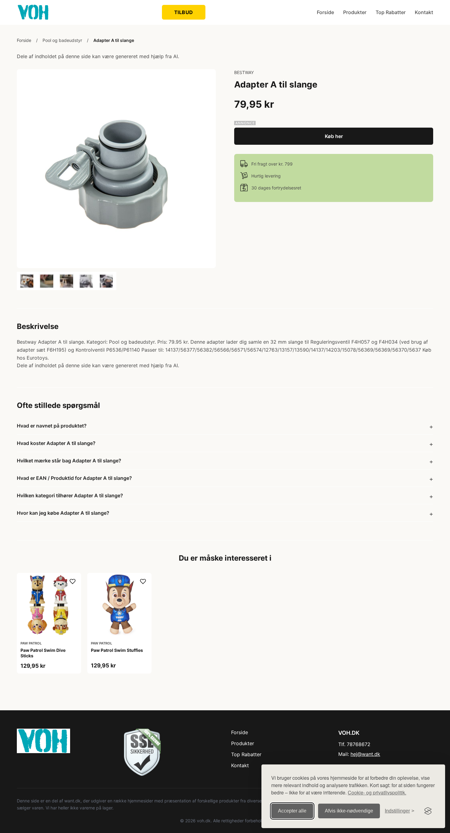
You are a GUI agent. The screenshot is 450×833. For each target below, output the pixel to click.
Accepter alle (292, 810)
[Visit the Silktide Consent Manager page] (428, 811)
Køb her (334, 136)
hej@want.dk (365, 754)
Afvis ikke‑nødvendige (349, 810)
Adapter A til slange (113, 40)
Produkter (354, 12)
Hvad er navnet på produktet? (52, 426)
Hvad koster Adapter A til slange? (56, 443)
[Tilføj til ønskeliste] (72, 581)
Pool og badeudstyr (62, 40)
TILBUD (183, 12)
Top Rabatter (391, 12)
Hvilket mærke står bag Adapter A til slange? (69, 461)
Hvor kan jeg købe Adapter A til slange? (63, 513)
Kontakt (424, 12)
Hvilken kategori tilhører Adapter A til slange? (70, 495)
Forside (325, 12)
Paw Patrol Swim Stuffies (117, 650)
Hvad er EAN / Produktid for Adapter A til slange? (74, 478)
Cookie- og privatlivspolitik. (377, 792)
